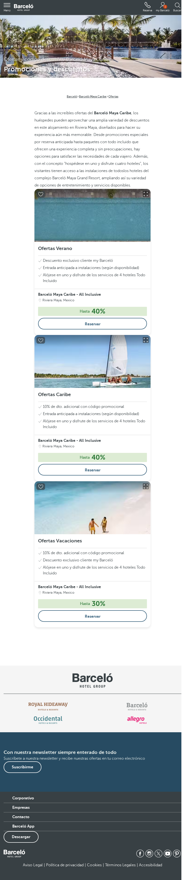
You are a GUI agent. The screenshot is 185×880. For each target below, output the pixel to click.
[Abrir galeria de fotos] (146, 194)
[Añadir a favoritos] (40, 194)
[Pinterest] (177, 853)
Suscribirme (22, 767)
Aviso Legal (33, 865)
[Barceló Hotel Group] (23, 7)
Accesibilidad (150, 865)
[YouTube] (168, 853)
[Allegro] (137, 720)
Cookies (94, 865)
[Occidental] (48, 720)
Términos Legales (120, 865)
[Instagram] (149, 853)
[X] (158, 853)
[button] (7, 7)
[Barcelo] (136, 706)
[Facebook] (140, 853)
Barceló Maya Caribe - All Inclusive (69, 294)
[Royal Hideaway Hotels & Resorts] (48, 706)
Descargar (21, 837)
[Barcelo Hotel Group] (14, 853)
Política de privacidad (65, 865)
